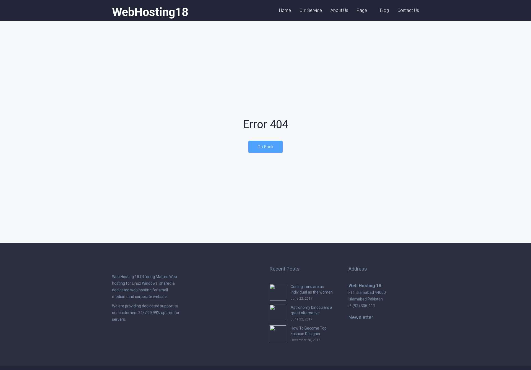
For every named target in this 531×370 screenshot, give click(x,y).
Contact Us (408, 10)
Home (285, 10)
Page (362, 10)
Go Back (265, 147)
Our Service (311, 10)
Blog (384, 10)
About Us (339, 10)
